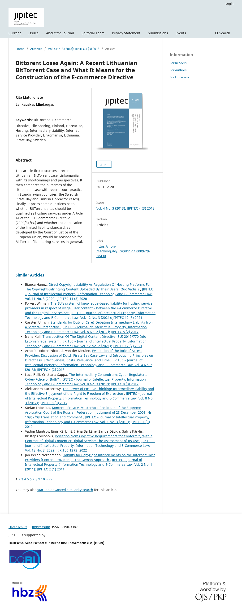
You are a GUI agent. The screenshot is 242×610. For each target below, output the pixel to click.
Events (181, 33)
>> (50, 479)
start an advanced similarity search (65, 489)
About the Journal (60, 33)
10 (43, 479)
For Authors (178, 70)
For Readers (178, 63)
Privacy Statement (126, 33)
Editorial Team (93, 33)
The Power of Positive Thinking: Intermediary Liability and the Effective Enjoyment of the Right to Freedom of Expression (89, 391)
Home (20, 49)
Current (15, 33)
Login (229, 3)
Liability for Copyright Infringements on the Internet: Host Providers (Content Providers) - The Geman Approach (90, 457)
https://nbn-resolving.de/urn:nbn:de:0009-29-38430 (123, 251)
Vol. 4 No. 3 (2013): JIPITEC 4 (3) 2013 (73, 49)
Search (224, 33)
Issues (33, 33)
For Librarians (179, 77)
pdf (105, 164)
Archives (36, 49)
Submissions (158, 33)
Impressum (41, 527)
